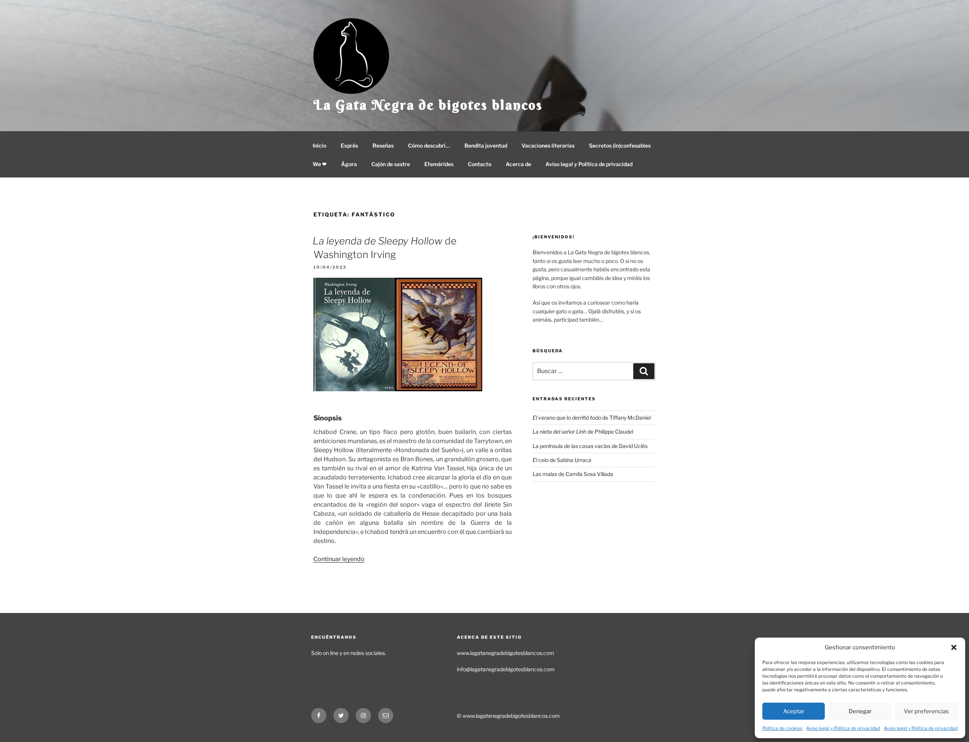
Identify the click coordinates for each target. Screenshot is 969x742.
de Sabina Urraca (562, 460)
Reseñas (383, 145)
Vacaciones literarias (548, 145)
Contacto (479, 164)
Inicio (319, 145)
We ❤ (320, 164)
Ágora (349, 164)
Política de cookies (782, 728)
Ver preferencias (926, 711)
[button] (954, 647)
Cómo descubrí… (429, 145)
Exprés (349, 145)
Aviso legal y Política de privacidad (843, 728)
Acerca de (518, 164)
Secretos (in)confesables (620, 145)
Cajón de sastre (390, 164)
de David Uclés (590, 446)
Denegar (860, 711)
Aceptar (793, 711)
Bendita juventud (485, 145)
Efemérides (438, 164)
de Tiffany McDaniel (592, 417)
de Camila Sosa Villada (573, 474)
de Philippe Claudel (583, 431)
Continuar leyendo (339, 559)
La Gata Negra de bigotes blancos (428, 104)
